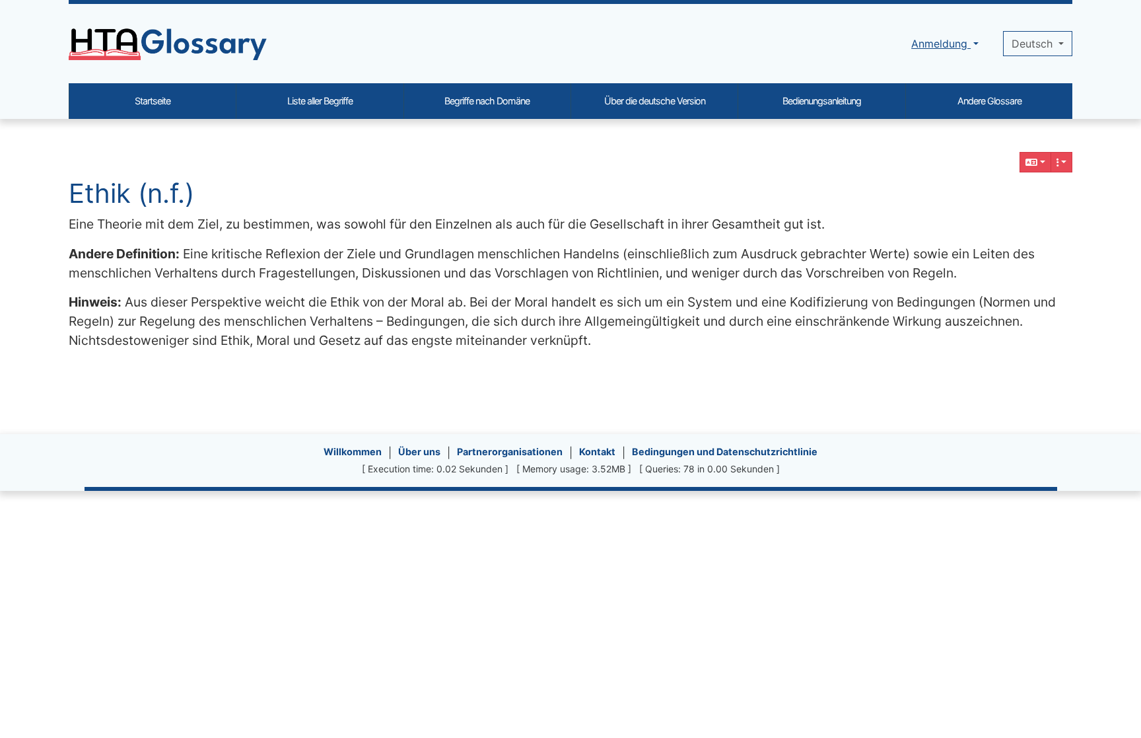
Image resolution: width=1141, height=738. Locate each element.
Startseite (152, 100)
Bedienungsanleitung (821, 100)
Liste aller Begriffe (320, 100)
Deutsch (1034, 43)
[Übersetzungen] (1035, 162)
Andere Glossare (989, 100)
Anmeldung (941, 43)
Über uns (419, 451)
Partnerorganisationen (510, 451)
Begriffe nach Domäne (487, 100)
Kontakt (597, 451)
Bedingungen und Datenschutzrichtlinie (724, 451)
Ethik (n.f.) (131, 193)
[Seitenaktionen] (1062, 162)
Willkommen (353, 451)
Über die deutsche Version (654, 100)
